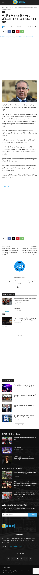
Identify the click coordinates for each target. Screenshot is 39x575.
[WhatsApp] (22, 31)
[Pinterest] (18, 31)
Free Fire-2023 (18, 447)
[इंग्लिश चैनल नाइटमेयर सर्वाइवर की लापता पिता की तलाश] (7, 440)
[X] (13, 31)
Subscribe (32, 514)
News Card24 (9, 26)
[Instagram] (18, 286)
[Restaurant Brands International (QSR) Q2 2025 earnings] (7, 398)
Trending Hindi (10, 8)
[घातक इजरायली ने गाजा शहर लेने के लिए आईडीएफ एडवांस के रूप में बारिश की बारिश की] (7, 301)
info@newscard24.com (15, 546)
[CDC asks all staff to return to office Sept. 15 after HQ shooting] (7, 418)
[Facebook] (9, 31)
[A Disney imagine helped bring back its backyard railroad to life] (7, 475)
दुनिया (16, 8)
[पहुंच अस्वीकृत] (7, 311)
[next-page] (6, 327)
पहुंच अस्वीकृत (17, 308)
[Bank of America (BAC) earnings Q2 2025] (7, 408)
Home (3, 8)
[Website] (30, 558)
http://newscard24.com (19, 277)
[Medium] (17, 558)
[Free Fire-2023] (7, 450)
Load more (19, 425)
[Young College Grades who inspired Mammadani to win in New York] (7, 388)
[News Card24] (3, 27)
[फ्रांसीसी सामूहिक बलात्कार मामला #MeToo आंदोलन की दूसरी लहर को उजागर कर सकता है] (7, 460)
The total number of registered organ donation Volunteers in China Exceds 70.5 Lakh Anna (24, 494)
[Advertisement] (19, 59)
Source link (5, 187)
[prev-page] (3, 327)
